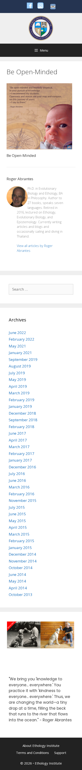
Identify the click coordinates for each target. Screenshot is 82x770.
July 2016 (17, 473)
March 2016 (19, 487)
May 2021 (17, 346)
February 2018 (21, 426)
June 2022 (17, 332)
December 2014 (22, 554)
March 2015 (19, 534)
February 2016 (21, 493)
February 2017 (21, 453)
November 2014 (23, 561)
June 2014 (17, 574)
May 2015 (17, 520)
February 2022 (21, 339)
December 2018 (22, 413)
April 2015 (18, 527)
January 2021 (20, 352)
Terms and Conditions (32, 752)
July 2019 (17, 372)
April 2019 (18, 386)
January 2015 (20, 547)
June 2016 (17, 480)
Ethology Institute (48, 763)
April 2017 (18, 440)
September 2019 (23, 359)
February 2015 (21, 540)
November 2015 (23, 500)
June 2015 (17, 513)
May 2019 (17, 379)
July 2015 (17, 507)
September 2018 (23, 419)
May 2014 (17, 581)
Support (60, 752)
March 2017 (19, 446)
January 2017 (20, 460)
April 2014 (18, 587)
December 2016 (22, 466)
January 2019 (20, 406)
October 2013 (20, 594)
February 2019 (21, 399)
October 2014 (20, 567)
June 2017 (17, 433)
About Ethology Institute (41, 745)
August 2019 (20, 366)
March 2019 (19, 392)
